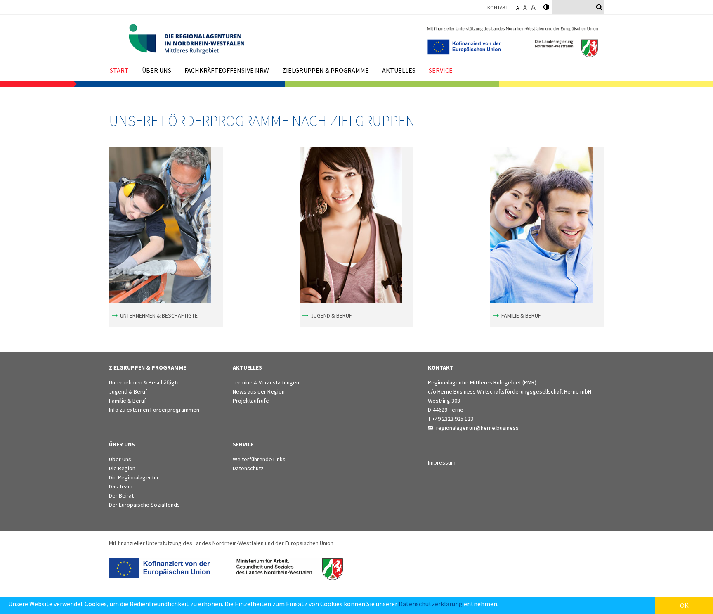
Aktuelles (399, 70)
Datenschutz (248, 468)
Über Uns (120, 459)
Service (441, 70)
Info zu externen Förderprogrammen (154, 409)
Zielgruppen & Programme (325, 70)
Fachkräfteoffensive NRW (226, 70)
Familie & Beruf (521, 315)
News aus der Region (259, 391)
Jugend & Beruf (331, 315)
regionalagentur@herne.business (477, 427)
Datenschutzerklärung (431, 604)
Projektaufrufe (251, 400)
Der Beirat (121, 495)
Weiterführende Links (259, 459)
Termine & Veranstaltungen (266, 382)
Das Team (120, 486)
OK (684, 605)
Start (119, 70)
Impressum (442, 462)
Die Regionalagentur (134, 477)
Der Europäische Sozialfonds (144, 504)
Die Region (122, 468)
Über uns (156, 70)
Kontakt (497, 7)
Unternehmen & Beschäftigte (159, 315)
